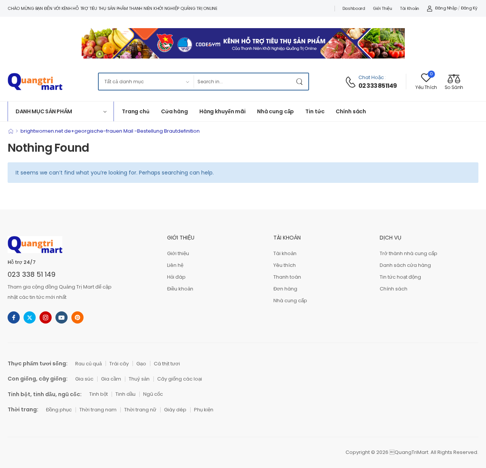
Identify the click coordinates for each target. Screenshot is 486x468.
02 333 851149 (377, 86)
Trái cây (119, 363)
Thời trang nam (98, 409)
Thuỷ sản (139, 378)
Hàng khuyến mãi (222, 111)
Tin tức (314, 111)
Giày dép (175, 409)
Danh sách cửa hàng (405, 265)
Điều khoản (180, 288)
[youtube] (61, 317)
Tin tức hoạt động (400, 277)
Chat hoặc (371, 77)
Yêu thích (284, 265)
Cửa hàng (174, 111)
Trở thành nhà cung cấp (408, 253)
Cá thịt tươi (167, 363)
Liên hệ (175, 265)
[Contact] (351, 82)
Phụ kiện (203, 409)
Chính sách (351, 111)
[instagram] (45, 317)
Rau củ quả (88, 363)
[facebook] (14, 317)
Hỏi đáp (176, 277)
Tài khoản (409, 8)
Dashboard (353, 8)
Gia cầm (111, 378)
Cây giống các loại (179, 378)
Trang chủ (136, 111)
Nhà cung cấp (275, 111)
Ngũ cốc (153, 394)
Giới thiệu (382, 8)
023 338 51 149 (31, 274)
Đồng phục (59, 409)
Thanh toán (287, 277)
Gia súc (84, 378)
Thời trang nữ (140, 409)
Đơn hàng (285, 288)
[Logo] (35, 81)
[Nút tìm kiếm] (300, 81)
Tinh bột (98, 394)
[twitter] (30, 317)
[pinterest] (77, 317)
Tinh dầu (125, 394)
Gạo (141, 363)
